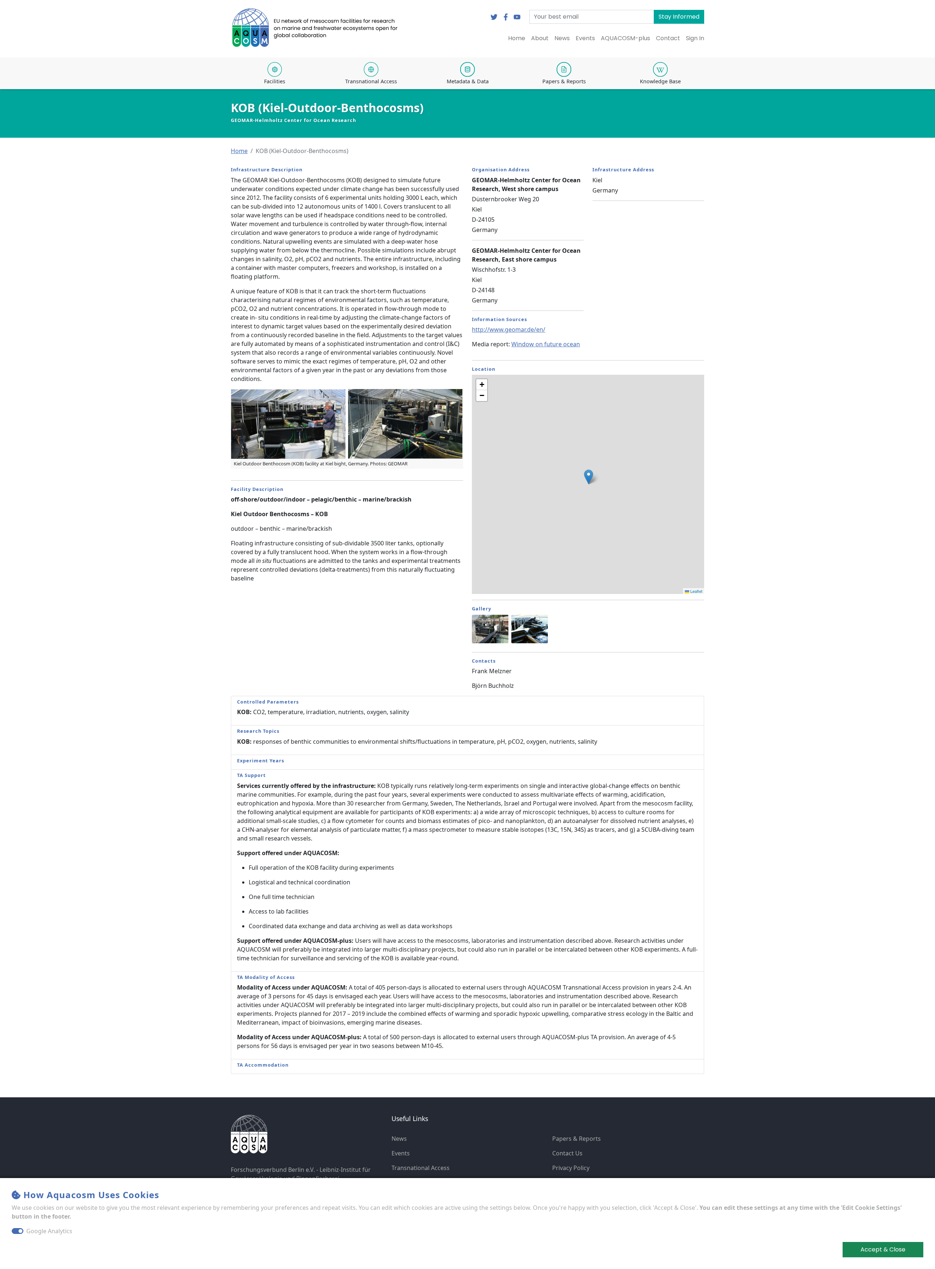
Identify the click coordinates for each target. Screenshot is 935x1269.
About (540, 38)
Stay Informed (679, 16)
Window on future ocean (545, 344)
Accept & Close (882, 1249)
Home (516, 38)
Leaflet (695, 591)
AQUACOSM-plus (625, 38)
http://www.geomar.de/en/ (508, 329)
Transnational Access (421, 1168)
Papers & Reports (576, 1139)
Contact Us (567, 1153)
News (562, 38)
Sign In (695, 38)
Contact (668, 38)
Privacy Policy (570, 1168)
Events (585, 38)
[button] (239, 151)
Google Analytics (49, 1231)
